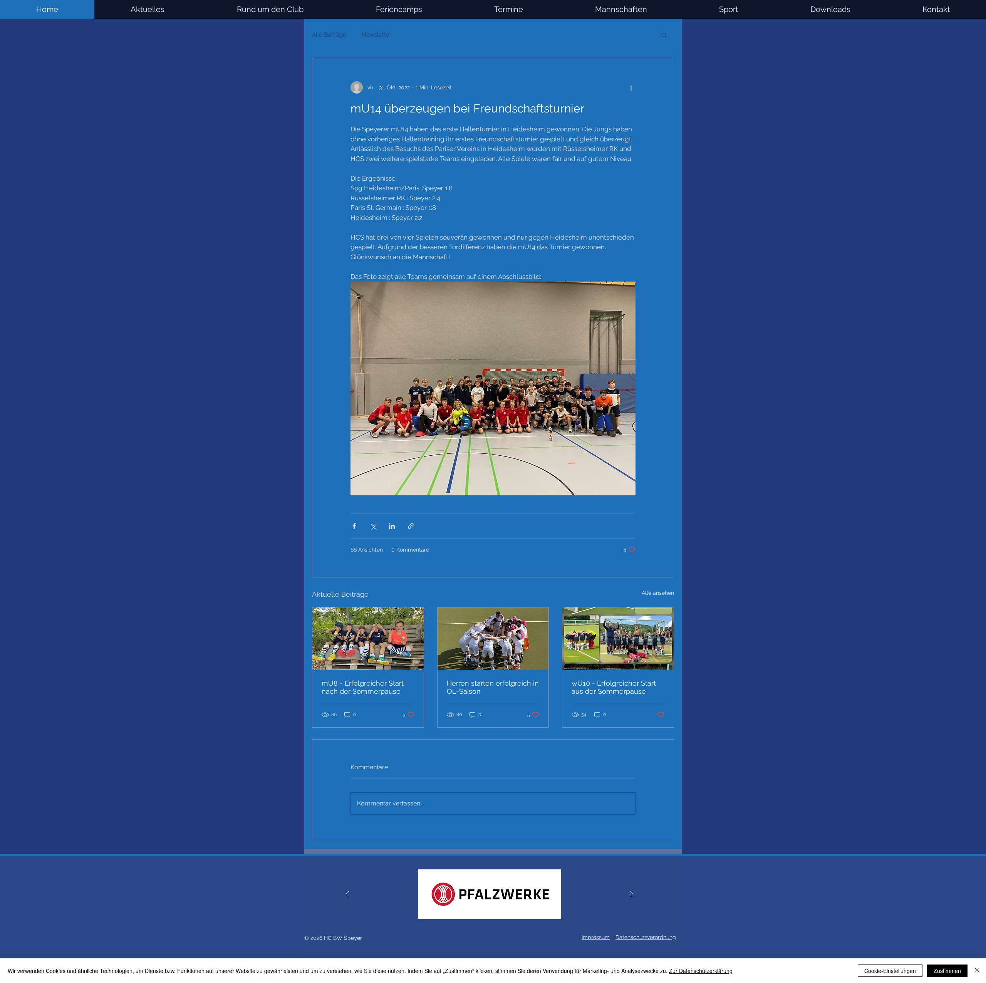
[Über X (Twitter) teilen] (373, 526)
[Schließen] (976, 971)
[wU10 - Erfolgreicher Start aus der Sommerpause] (618, 638)
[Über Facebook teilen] (354, 526)
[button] (621, 9)
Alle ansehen (658, 593)
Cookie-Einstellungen (890, 971)
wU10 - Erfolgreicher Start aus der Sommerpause (614, 687)
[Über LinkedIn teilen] (392, 526)
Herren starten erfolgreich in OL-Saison (493, 687)
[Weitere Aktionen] (631, 87)
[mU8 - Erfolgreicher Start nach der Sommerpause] (368, 638)
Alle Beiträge (329, 34)
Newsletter (376, 34)
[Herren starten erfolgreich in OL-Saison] (493, 638)
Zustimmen (947, 971)
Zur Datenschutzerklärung (701, 971)
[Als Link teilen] (410, 526)
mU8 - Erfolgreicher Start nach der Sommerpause (363, 687)
